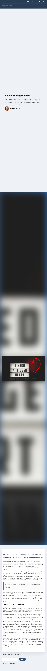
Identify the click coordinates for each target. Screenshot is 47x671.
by (15, 108)
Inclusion (14, 90)
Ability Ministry (9, 90)
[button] (41, 1)
